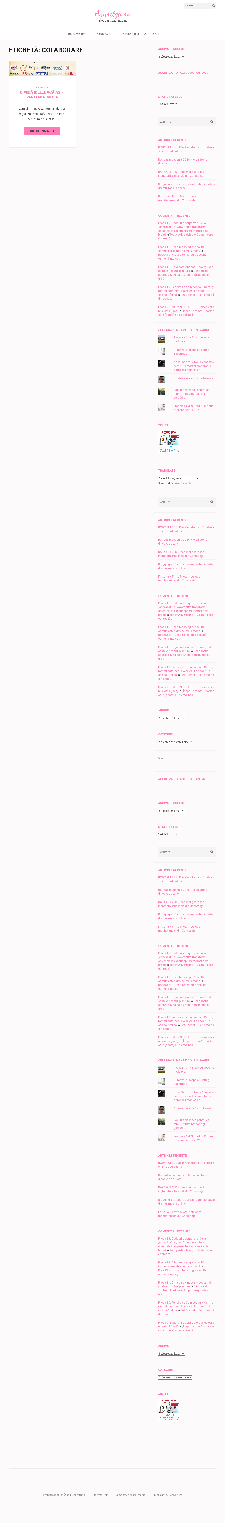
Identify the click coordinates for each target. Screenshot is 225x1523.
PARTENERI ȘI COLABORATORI (140, 34)
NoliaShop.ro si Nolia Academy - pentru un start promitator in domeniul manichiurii (195, 366)
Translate (187, 483)
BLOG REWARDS (75, 34)
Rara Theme (138, 1494)
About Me (103, 34)
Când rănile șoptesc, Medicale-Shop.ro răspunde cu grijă (184, 274)
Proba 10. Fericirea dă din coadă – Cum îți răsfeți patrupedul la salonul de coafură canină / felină (185, 290)
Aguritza (56, 70)
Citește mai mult (42, 131)
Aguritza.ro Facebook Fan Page (183, 73)
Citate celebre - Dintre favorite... (195, 378)
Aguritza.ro (113, 13)
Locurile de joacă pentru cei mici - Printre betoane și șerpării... (192, 393)
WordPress (176, 1494)
